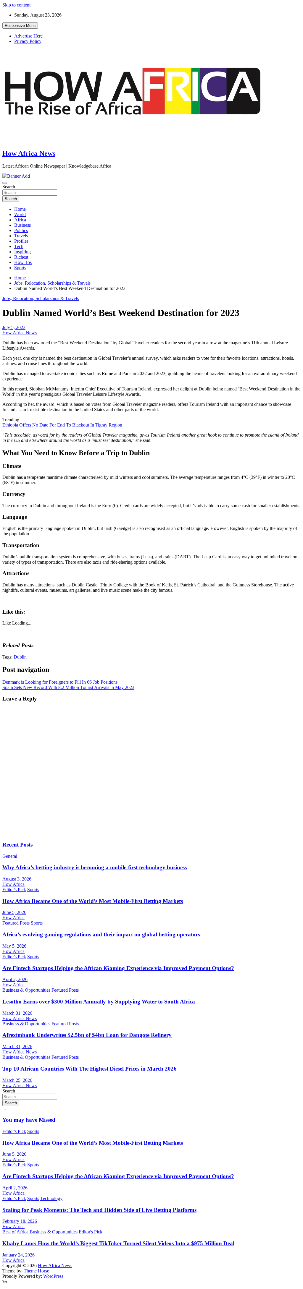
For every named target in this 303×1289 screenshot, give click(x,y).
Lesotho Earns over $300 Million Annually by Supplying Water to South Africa (98, 1001)
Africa (20, 219)
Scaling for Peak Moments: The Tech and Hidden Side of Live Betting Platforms (99, 1210)
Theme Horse (36, 1270)
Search (8, 186)
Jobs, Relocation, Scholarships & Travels (40, 298)
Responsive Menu (20, 25)
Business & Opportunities (26, 990)
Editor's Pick (14, 889)
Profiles (21, 241)
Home (20, 209)
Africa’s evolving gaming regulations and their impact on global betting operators (101, 934)
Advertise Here (28, 35)
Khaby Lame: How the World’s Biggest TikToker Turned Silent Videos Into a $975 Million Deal (118, 1243)
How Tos (23, 262)
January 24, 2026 (18, 1254)
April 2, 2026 (15, 979)
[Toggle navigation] (4, 183)
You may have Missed (28, 1120)
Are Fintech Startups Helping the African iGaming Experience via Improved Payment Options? (118, 968)
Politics (21, 230)
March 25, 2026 (17, 1080)
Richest (21, 257)
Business (22, 225)
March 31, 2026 (17, 1013)
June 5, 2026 (14, 912)
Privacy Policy (27, 41)
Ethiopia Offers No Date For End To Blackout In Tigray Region (62, 424)
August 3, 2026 (16, 878)
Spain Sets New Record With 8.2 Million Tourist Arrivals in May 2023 (68, 687)
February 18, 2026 (19, 1221)
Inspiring (22, 251)
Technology (51, 1198)
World (20, 214)
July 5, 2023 (13, 327)
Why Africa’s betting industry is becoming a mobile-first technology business (94, 867)
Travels (21, 235)
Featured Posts (16, 922)
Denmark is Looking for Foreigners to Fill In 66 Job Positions (59, 682)
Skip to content (16, 4)
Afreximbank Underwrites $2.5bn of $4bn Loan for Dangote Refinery (87, 1035)
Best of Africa (15, 1231)
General (9, 856)
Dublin (20, 656)
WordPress (53, 1276)
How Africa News (28, 153)
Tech (18, 246)
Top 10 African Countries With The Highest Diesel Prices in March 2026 (89, 1069)
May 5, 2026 (14, 945)
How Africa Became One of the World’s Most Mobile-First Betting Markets (92, 901)
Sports (20, 267)
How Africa (13, 884)
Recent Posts (17, 845)
